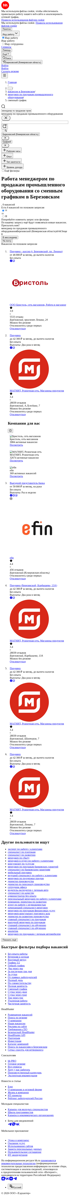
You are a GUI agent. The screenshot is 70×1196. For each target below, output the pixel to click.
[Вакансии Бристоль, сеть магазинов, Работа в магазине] (38, 283)
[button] (4, 65)
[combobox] (16, 110)
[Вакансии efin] (38, 528)
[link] (6, 58)
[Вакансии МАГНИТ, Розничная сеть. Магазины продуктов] (38, 369)
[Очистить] (5, 118)
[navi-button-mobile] (4, 75)
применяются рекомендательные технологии (28, 1162)
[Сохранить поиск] (4, 126)
